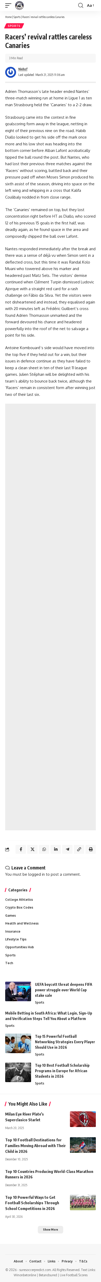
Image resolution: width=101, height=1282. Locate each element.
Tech (9, 963)
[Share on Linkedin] (56, 849)
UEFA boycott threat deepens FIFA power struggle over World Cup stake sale (63, 990)
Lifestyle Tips (15, 939)
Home (8, 17)
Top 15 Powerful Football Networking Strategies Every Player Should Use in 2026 (65, 1042)
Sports (16, 17)
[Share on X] (32, 849)
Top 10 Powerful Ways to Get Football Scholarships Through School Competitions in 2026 (32, 1203)
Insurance (12, 931)
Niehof (22, 69)
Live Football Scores (74, 1275)
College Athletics (19, 900)
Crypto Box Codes (19, 907)
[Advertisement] (50, 617)
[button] (9, 5)
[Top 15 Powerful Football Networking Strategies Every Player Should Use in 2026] (18, 1043)
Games (10, 915)
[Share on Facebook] (21, 849)
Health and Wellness (22, 923)
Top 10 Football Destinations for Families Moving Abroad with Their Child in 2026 (35, 1145)
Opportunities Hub (19, 947)
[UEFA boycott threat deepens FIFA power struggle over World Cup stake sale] (18, 991)
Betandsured (48, 1275)
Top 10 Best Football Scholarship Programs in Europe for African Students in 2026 (62, 1070)
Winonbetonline (25, 1275)
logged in (36, 874)
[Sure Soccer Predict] (19, 5)
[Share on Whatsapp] (44, 849)
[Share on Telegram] (67, 849)
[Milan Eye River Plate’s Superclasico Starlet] (83, 1119)
